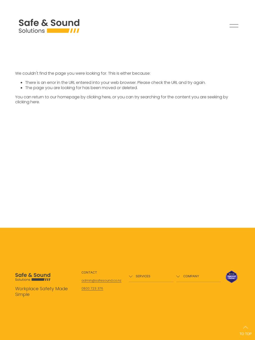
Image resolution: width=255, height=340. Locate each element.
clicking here (99, 97)
